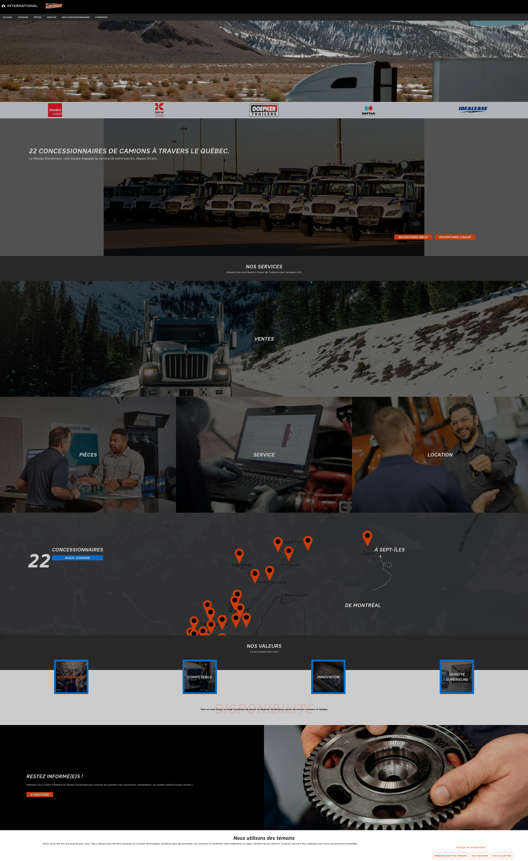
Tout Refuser (479, 855)
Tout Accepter (501, 855)
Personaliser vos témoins (450, 855)
